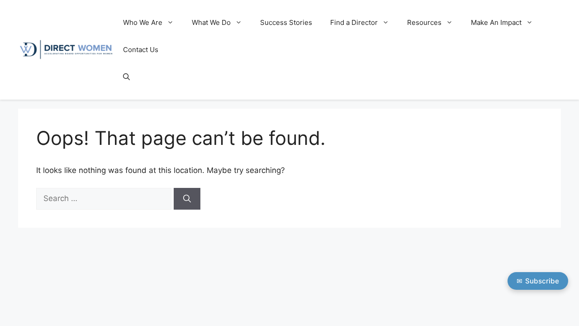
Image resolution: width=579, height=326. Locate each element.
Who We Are (142, 22)
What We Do (211, 22)
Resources (424, 22)
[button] (126, 77)
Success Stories (286, 22)
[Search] (187, 199)
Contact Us (140, 49)
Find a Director (354, 22)
